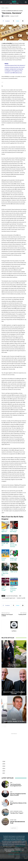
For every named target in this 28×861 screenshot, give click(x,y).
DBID (20, 595)
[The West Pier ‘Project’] (5, 812)
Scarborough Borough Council (14, 10)
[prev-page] (3, 726)
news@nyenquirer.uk (20, 846)
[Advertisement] (14, 744)
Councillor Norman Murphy (12, 595)
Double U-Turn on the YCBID (13, 559)
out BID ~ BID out (5, 544)
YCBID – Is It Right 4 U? (4, 530)
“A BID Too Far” (13, 571)
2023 (3, 768)
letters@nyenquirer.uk (16, 851)
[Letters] (3, 16)
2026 (3, 761)
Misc (14, 662)
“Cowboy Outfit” (22, 614)
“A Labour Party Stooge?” (4, 588)
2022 (3, 770)
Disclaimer (10, 854)
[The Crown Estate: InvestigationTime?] (14, 654)
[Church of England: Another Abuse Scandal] (14, 681)
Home (3, 8)
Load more (13, 828)
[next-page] (5, 726)
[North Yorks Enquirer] (14, 2)
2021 (3, 773)
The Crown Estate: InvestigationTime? (14, 665)
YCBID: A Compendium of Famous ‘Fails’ (13, 589)
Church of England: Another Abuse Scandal (14, 692)
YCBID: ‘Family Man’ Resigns (13, 530)
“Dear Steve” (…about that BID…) (5, 573)
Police (14, 719)
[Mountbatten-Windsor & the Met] (14, 709)
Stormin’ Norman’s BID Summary (13, 545)
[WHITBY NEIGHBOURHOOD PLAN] (5, 821)
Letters (6, 8)
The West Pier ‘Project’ (16, 813)
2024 (3, 766)
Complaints (17, 854)
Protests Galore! (4, 559)
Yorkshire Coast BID (21, 598)
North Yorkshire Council (16, 811)
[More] (22, 21)
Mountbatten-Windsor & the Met (14, 721)
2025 (3, 763)
